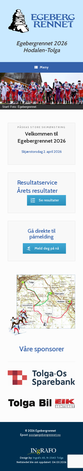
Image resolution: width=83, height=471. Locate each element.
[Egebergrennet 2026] (41, 20)
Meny (44, 67)
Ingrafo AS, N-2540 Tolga (48, 457)
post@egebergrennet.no (45, 435)
